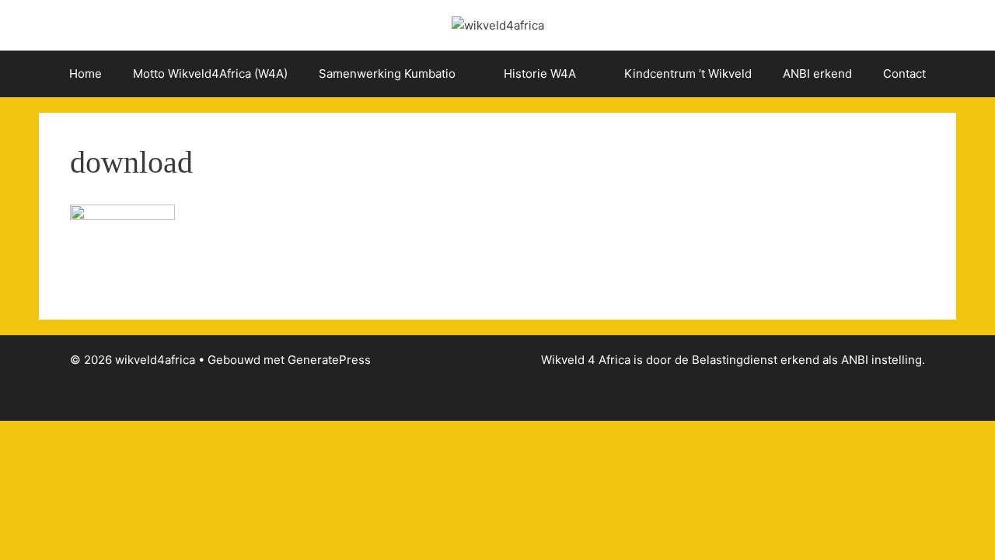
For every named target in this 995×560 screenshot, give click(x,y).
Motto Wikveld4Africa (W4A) (210, 73)
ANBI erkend (817, 73)
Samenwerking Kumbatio (387, 73)
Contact (904, 73)
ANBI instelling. (883, 359)
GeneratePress (329, 359)
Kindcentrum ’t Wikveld (688, 73)
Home (85, 73)
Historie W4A (540, 73)
